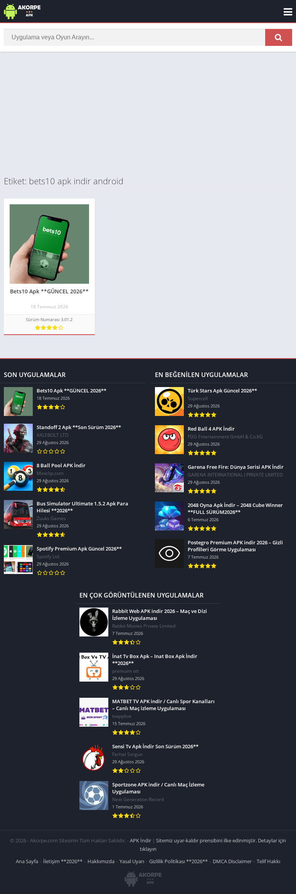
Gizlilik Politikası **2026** (178, 861)
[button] (278, 37)
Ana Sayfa (27, 861)
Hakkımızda (100, 861)
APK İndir (140, 840)
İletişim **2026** (62, 861)
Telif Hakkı (268, 861)
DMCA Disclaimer (232, 861)
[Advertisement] (148, 113)
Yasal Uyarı (131, 861)
